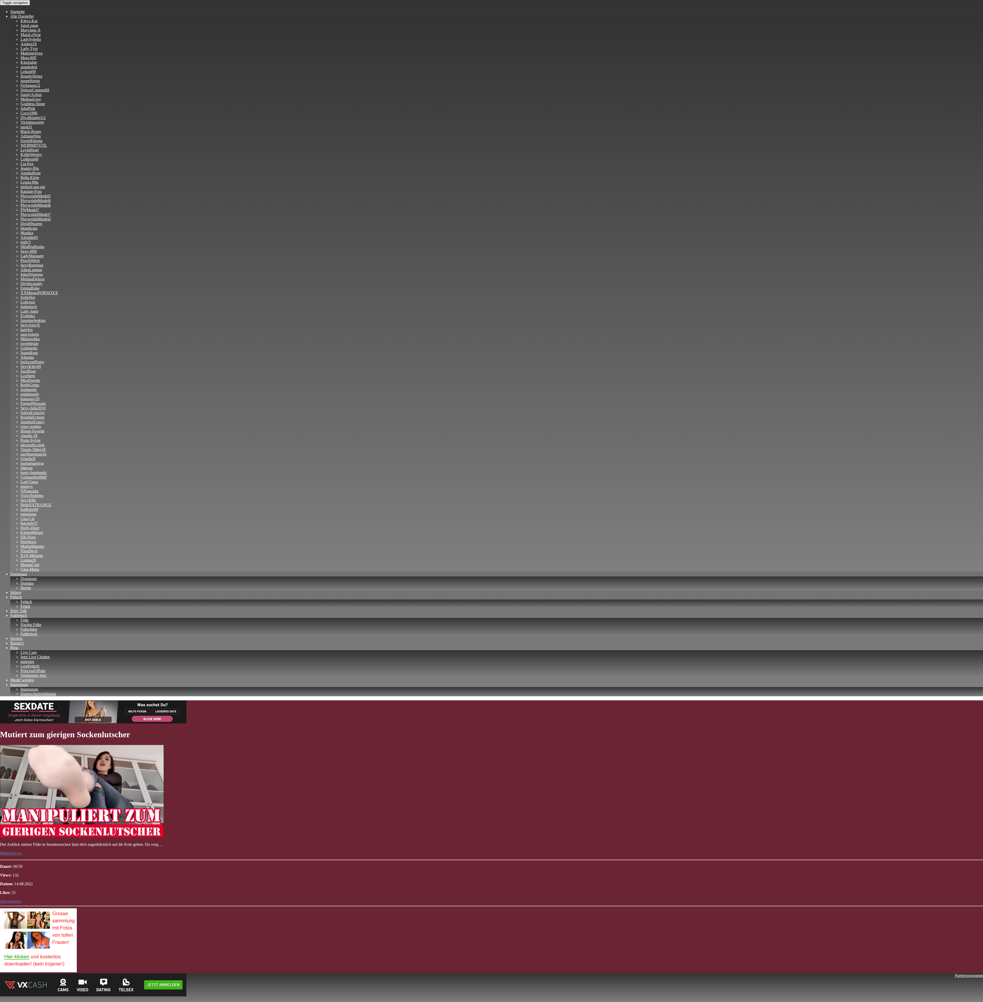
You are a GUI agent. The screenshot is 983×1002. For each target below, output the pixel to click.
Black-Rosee (30, 131)
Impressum (19, 684)
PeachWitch (30, 260)
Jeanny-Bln (29, 168)
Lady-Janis (29, 311)
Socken (16, 638)
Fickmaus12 (30, 85)
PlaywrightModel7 (35, 214)
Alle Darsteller (22, 16)
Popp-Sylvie (30, 440)
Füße (24, 620)
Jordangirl (28, 389)
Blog (14, 648)
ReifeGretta (29, 385)
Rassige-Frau (31, 191)
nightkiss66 (29, 394)
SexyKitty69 (30, 366)
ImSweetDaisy (32, 362)
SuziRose (28, 371)
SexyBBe (28, 500)
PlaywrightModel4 (35, 219)
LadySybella (30, 39)
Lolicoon (27, 302)
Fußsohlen (28, 629)
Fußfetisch (18, 615)
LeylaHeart (29, 150)
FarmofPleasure (33, 403)
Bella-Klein (29, 177)
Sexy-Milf (28, 251)
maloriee (27, 661)
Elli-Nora (28, 537)
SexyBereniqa (31, 265)
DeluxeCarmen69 (34, 90)
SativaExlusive (32, 412)
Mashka (26, 233)
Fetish (25, 606)
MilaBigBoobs (32, 247)
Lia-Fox (27, 164)
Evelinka (27, 316)
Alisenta (27, 357)
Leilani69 (28, 71)
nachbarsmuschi (33, 454)
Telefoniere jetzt (33, 675)
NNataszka (29, 491)
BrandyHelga (31, 76)
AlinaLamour (31, 270)
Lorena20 (28, 560)
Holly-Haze (29, 528)
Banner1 (17, 643)
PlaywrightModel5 (35, 196)
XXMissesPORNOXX (39, 293)
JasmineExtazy (32, 422)
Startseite (17, 11)
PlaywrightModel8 (35, 205)
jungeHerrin (30, 81)
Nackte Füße (30, 625)
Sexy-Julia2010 (33, 408)
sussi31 (26, 127)
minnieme (28, 514)
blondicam (28, 228)
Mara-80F (28, 58)
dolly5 (25, 242)
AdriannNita (30, 136)
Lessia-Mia (29, 182)
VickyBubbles (32, 495)
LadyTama (29, 482)
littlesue (26, 468)
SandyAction (31, 94)
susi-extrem (29, 334)
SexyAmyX (30, 325)
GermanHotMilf (33, 477)
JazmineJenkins (33, 320)
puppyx (26, 486)
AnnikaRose (30, 173)
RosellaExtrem (32, 417)
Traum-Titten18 (33, 449)
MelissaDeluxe (32, 279)
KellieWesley (31, 154)
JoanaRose (29, 353)
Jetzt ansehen (10, 901)
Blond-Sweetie (32, 431)
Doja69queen (31, 224)
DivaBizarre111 (33, 117)
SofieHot (27, 297)
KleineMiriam (31, 532)
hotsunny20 (29, 399)
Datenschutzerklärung (38, 694)
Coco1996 (28, 113)
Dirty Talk (18, 611)
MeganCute (29, 565)
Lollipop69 (29, 159)
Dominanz (18, 574)
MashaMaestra (32, 546)
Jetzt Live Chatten (35, 657)
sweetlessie (29, 343)
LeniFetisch (29, 666)
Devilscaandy (31, 283)
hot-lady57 (29, 523)
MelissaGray (30, 99)
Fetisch (16, 597)
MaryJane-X (30, 30)
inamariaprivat (32, 463)
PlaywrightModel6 (35, 200)
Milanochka (30, 339)
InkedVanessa (31, 274)
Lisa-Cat (27, 518)
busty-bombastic (33, 472)
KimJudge (28, 62)
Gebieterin (28, 348)
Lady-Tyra (29, 48)
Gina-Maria (29, 569)
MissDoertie (30, 380)
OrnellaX (28, 459)
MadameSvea (31, 53)
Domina (27, 583)
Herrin (25, 588)
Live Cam (28, 652)
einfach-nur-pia (32, 187)
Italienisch (28, 306)
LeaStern (27, 376)
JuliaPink (27, 108)
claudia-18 (28, 436)
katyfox (26, 330)
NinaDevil (28, 551)
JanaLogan (29, 25)
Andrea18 (28, 44)
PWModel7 (29, 210)
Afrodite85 (29, 237)
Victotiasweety (32, 122)
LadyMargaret (32, 256)
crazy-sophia (30, 426)
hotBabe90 (29, 509)
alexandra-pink (32, 445)
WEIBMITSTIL (33, 145)
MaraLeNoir (30, 35)
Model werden (22, 680)
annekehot (28, 67)
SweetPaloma (31, 141)
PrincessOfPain (32, 671)
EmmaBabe (29, 288)
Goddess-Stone (32, 104)
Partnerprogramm (969, 975)
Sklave (15, 592)
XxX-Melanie (31, 555)
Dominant (28, 578)
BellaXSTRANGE (35, 505)
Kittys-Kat (28, 21)
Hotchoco (28, 542)
